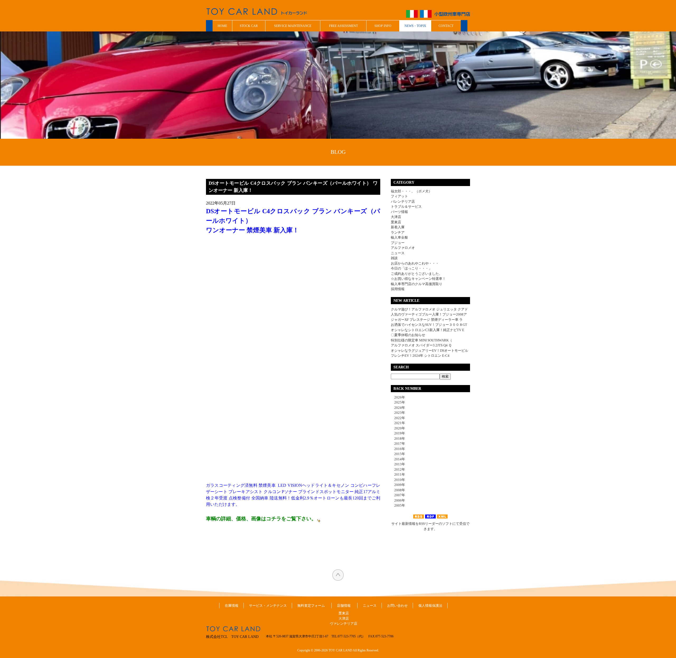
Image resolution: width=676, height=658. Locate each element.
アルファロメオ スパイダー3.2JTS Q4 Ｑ (421, 345)
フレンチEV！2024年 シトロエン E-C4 (420, 356)
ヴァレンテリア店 (343, 623)
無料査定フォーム (311, 606)
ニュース (398, 253)
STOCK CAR (249, 26)
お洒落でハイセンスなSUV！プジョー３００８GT (429, 325)
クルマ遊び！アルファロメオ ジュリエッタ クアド (429, 309)
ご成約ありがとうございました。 (416, 274)
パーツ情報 (399, 212)
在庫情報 (231, 606)
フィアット (399, 196)
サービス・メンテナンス (268, 606)
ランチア (398, 232)
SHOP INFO (382, 26)
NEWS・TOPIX (415, 26)
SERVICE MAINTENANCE (292, 26)
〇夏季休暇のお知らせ (408, 335)
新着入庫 (398, 227)
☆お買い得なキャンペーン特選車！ (418, 279)
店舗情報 (344, 606)
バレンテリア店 (403, 201)
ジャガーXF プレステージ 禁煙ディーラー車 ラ (427, 320)
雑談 (394, 258)
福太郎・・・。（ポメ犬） (411, 191)
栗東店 (396, 222)
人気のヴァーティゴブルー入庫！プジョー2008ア (429, 314)
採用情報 (398, 289)
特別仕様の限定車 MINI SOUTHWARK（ (421, 340)
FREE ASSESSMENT (343, 26)
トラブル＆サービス (406, 206)
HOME (222, 26)
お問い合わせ (397, 606)
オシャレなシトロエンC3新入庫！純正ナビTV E (427, 330)
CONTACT (446, 26)
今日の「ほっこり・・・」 (411, 268)
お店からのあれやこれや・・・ (415, 263)
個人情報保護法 (430, 606)
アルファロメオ (403, 248)
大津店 (396, 217)
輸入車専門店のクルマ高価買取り (416, 284)
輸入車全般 (399, 237)
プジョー (398, 243)
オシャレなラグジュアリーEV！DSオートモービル (429, 351)
